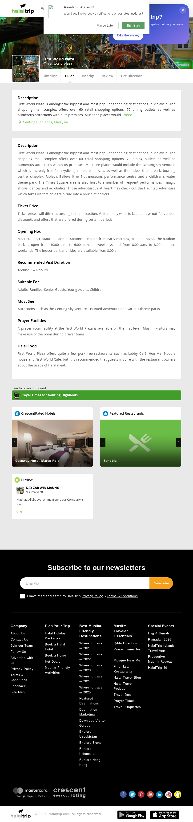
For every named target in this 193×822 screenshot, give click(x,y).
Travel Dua (122, 694)
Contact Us (19, 639)
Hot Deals (52, 661)
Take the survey (128, 35)
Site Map (18, 692)
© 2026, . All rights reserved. (68, 814)
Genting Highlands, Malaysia (45, 122)
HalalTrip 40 (157, 667)
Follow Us (18, 651)
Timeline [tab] (50, 76)
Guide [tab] (69, 76)
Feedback (18, 686)
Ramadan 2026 (159, 639)
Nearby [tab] (88, 76)
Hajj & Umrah (158, 633)
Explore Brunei (91, 742)
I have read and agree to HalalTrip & (82, 596)
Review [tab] (107, 76)
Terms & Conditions (122, 596)
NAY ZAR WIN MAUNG (42, 488)
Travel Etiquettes (127, 707)
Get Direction (131, 76)
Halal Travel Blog (127, 677)
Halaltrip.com (59, 814)
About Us (18, 633)
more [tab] (128, 115)
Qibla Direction (125, 643)
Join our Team (22, 645)
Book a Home (55, 655)
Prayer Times (124, 701)
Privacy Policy (92, 596)
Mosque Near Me (127, 660)
